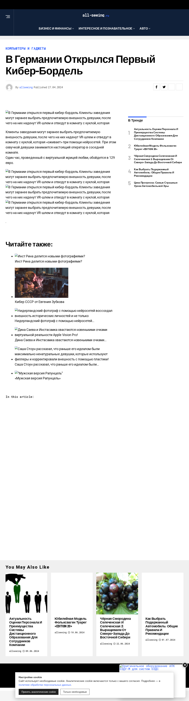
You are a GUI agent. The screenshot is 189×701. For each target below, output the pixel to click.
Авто (144, 28)
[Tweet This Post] (164, 87)
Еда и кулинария (58, 43)
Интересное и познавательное (105, 28)
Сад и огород (132, 43)
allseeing (26, 87)
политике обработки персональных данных (45, 684)
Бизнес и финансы (55, 28)
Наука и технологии (96, 43)
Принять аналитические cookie (38, 691)
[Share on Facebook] (156, 87)
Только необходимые (75, 691)
